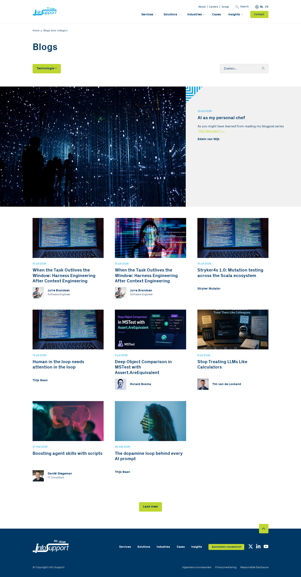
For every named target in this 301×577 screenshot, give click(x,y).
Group (225, 6)
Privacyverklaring (225, 567)
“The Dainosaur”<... (211, 131)
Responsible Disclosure (254, 567)
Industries (194, 14)
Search (244, 6)
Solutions (170, 14)
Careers (213, 6)
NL (261, 6)
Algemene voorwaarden (197, 567)
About (202, 6)
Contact (259, 14)
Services (147, 14)
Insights (234, 14)
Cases (216, 14)
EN (266, 6)
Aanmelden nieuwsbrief (226, 546)
